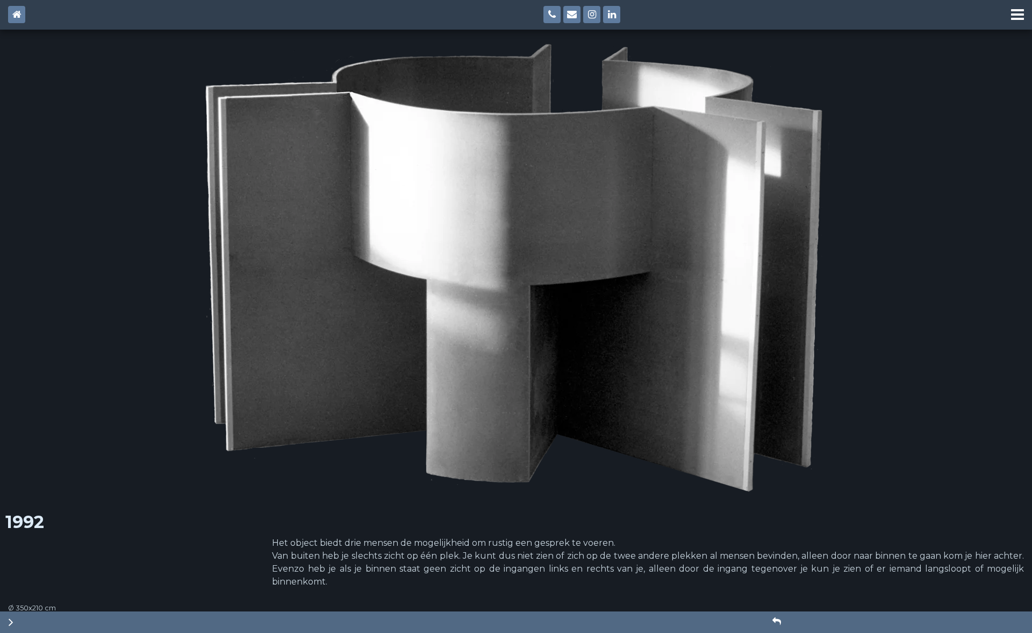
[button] (776, 621)
